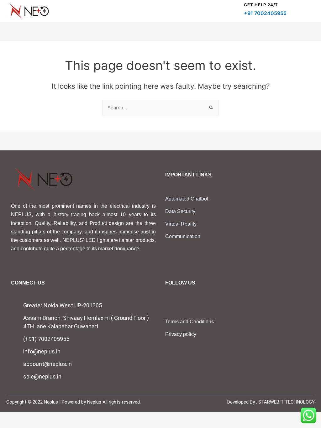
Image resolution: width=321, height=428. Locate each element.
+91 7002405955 (265, 13)
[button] (235, 11)
